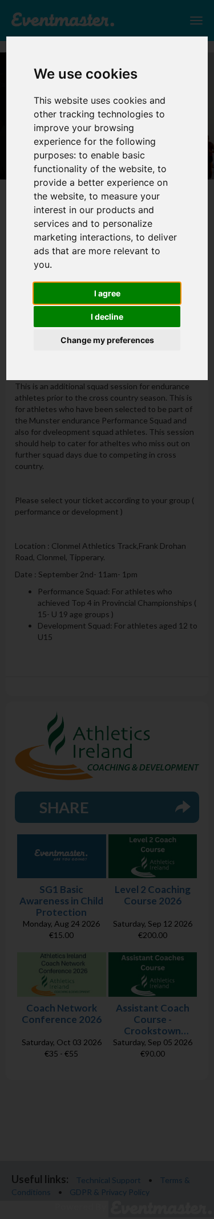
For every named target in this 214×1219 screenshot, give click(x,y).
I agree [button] (107, 293)
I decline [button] (107, 316)
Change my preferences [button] (107, 340)
